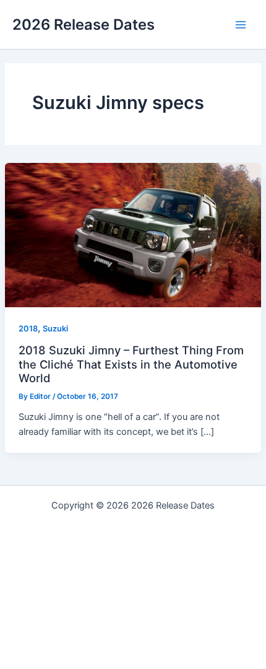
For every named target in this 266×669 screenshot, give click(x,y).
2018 (28, 328)
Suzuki (55, 328)
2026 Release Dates (83, 24)
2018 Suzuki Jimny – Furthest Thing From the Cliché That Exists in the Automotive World (131, 364)
